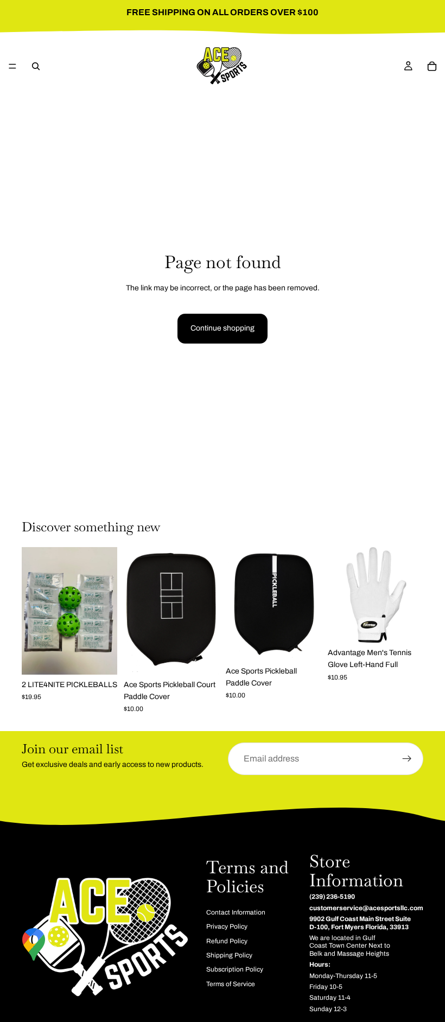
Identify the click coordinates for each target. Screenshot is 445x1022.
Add (109, 657)
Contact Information (235, 912)
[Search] (36, 66)
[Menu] (12, 66)
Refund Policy (226, 941)
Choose (415, 625)
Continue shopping (222, 328)
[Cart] (432, 66)
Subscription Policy (234, 970)
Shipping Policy (229, 955)
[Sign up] (407, 758)
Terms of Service (230, 984)
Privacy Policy (226, 927)
